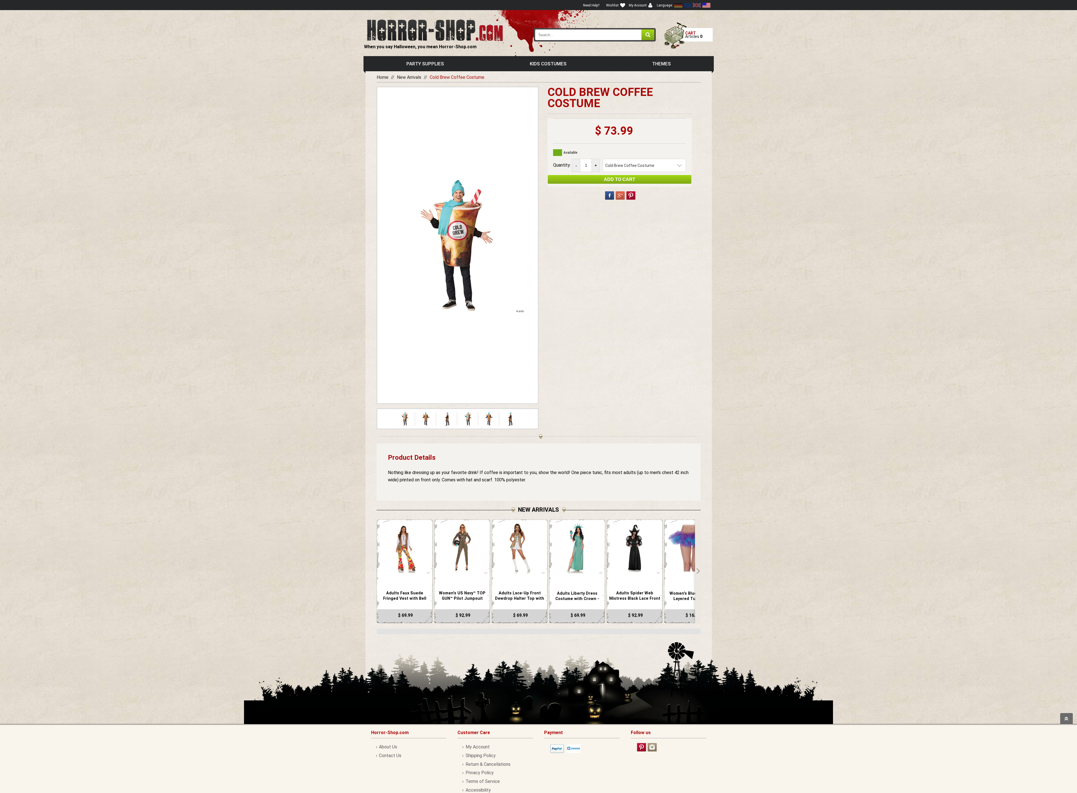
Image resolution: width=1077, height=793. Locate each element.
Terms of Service (483, 781)
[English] (688, 5)
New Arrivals (409, 77)
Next (698, 571)
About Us (388, 747)
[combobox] (595, 34)
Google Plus (620, 195)
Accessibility (478, 790)
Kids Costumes (548, 63)
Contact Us (390, 755)
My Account (477, 747)
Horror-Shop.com (435, 29)
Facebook (609, 195)
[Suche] (647, 34)
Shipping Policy (480, 755)
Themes (661, 63)
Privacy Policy (479, 772)
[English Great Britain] (697, 5)
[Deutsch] (678, 5)
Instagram (652, 747)
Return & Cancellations (488, 764)
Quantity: (562, 165)
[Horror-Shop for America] (706, 5)
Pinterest (631, 195)
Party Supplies (425, 63)
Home (382, 77)
